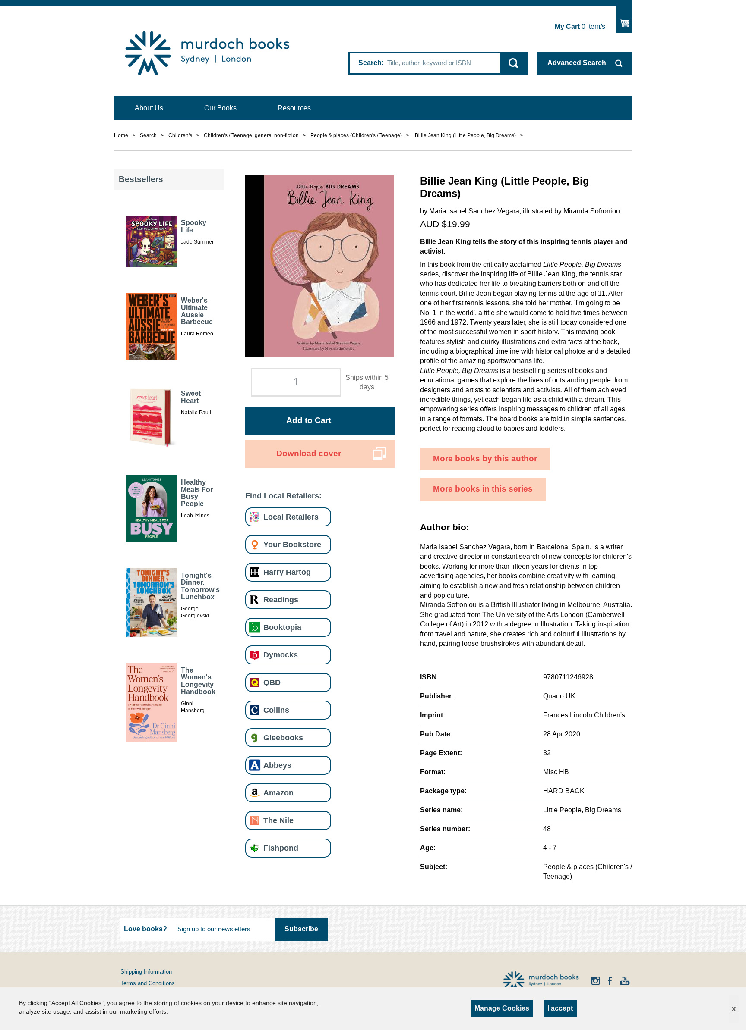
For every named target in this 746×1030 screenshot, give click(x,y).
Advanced (576, 62)
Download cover (308, 453)
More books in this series (483, 488)
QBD (272, 682)
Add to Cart (308, 420)
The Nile (278, 820)
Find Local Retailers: (283, 495)
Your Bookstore (292, 544)
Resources (294, 108)
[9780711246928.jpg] (319, 265)
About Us (149, 108)
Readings (280, 599)
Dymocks (280, 654)
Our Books (220, 108)
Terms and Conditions (147, 983)
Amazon (278, 792)
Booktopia (282, 627)
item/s (580, 26)
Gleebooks (283, 737)
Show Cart (624, 19)
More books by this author (485, 458)
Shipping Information (146, 971)
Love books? (145, 929)
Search (370, 62)
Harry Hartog (287, 571)
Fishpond (280, 847)
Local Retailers (291, 516)
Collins (276, 709)
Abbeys (277, 765)
